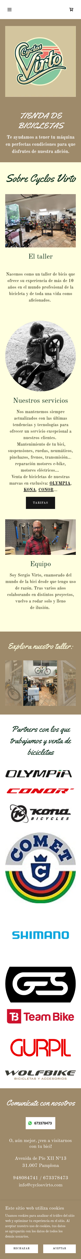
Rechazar (21, 1248)
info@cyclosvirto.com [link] (40, 1185)
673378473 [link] (55, 1178)
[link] (71, 9)
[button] (10, 9)
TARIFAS (40, 502)
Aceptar (59, 1248)
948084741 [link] (25, 1178)
